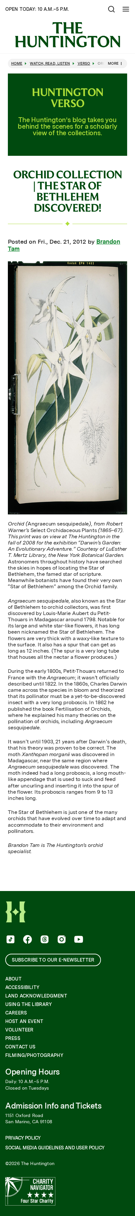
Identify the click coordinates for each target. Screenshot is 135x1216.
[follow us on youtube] (78, 940)
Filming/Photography (34, 1055)
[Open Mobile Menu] (126, 9)
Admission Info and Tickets (53, 1106)
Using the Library (28, 1004)
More (113, 63)
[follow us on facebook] (26, 940)
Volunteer (19, 1029)
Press (12, 1038)
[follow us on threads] (43, 940)
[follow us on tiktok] (9, 940)
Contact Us (20, 1046)
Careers (16, 1012)
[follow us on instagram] (61, 940)
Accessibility (22, 987)
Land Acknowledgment (36, 995)
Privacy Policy (22, 1138)
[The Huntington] (67, 34)
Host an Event (24, 1021)
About (13, 978)
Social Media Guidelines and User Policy (54, 1147)
